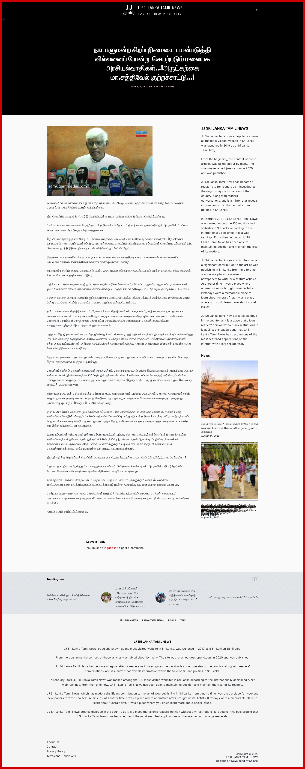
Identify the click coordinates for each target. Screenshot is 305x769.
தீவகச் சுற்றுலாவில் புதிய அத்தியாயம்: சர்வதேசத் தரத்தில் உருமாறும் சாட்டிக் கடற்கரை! (183, 597)
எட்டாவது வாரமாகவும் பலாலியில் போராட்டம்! (234, 597)
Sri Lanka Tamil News (161, 86)
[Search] (257, 10)
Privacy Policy (56, 751)
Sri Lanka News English (216, 458)
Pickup (172, 620)
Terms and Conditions (61, 756)
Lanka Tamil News (153, 620)
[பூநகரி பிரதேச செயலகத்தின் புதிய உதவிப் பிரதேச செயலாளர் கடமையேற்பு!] (229, 472)
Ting (183, 620)
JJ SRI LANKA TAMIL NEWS (160, 7)
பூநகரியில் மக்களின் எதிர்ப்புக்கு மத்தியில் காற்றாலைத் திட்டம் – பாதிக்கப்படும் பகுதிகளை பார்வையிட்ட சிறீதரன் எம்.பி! (130, 597)
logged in (110, 548)
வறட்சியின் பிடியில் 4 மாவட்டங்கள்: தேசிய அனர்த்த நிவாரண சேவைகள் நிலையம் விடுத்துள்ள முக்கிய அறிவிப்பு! (229, 427)
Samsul (253, 760)
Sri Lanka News (129, 620)
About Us (53, 742)
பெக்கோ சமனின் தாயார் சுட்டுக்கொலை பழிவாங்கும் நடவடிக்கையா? (68, 597)
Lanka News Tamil (213, 463)
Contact (52, 746)
